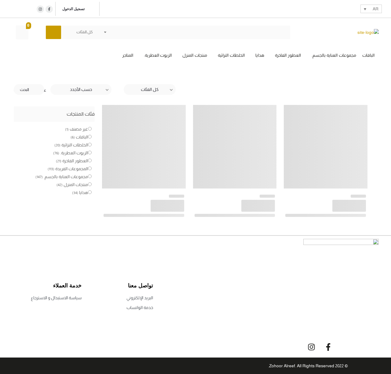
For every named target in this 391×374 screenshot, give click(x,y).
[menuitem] (371, 9)
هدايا (83, 192)
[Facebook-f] (328, 346)
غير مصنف (79, 129)
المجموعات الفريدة (71, 168)
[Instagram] (40, 9)
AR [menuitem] (375, 9)
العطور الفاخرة (75, 160)
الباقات (82, 137)
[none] (371, 9)
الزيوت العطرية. (74, 152)
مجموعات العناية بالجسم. (66, 176)
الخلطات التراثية (74, 144)
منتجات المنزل (76, 184)
